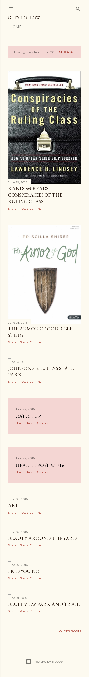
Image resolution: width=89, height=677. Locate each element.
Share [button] (12, 208)
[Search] (78, 8)
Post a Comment (32, 208)
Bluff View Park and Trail (44, 604)
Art (13, 505)
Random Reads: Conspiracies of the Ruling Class (35, 195)
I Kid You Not (25, 571)
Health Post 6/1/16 (39, 465)
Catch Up (28, 416)
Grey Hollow (24, 18)
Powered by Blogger (48, 661)
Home (16, 27)
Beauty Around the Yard (42, 538)
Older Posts (70, 631)
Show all (68, 52)
